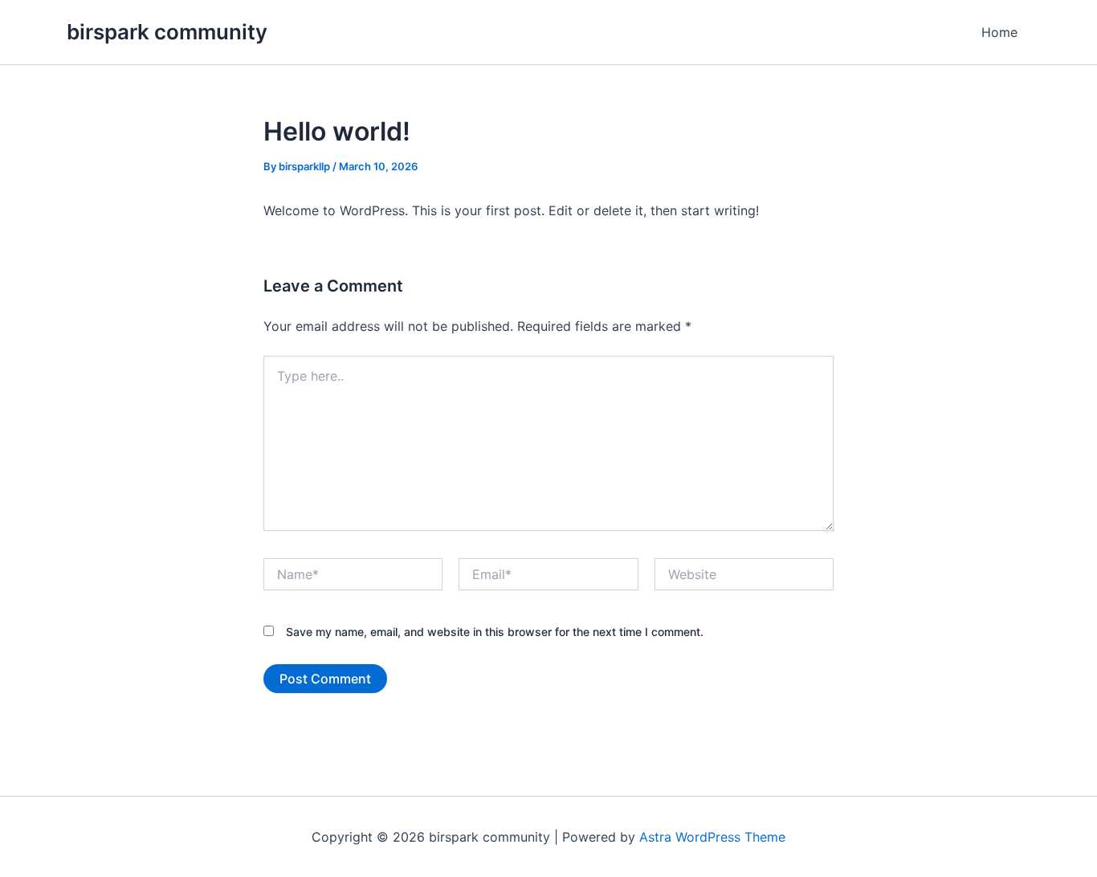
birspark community (167, 31)
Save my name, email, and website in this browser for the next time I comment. (494, 631)
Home (999, 32)
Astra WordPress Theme (712, 837)
